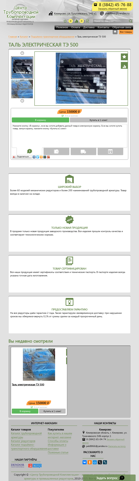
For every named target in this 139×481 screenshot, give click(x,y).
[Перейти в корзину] (87, 21)
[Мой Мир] (45, 156)
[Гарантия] (110, 151)
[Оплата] (56, 151)
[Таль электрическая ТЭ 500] (39, 364)
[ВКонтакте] (34, 156)
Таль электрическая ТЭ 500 (28, 384)
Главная (12, 36)
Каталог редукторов (23, 441)
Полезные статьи (58, 452)
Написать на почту (117, 446)
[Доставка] (83, 151)
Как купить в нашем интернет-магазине (60, 435)
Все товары (126, 31)
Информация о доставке (57, 446)
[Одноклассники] (41, 156)
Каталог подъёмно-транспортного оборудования (29, 446)
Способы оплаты (58, 441)
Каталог (24, 36)
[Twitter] (37, 156)
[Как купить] (29, 151)
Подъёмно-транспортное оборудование (52, 36)
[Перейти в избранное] (76, 21)
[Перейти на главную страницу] (115, 32)
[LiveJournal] (105, 462)
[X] (100, 462)
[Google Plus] (48, 156)
